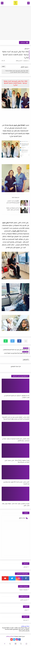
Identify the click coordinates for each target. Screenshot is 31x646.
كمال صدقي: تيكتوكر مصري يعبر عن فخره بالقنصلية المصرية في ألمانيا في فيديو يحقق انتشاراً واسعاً (15, 418)
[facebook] (25, 578)
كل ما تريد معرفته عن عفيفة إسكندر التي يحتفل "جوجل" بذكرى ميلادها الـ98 (13, 209)
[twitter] (12, 578)
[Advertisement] (15, 23)
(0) (2, 60)
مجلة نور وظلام (25, 626)
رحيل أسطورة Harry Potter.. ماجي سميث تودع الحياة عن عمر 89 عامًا (17, 461)
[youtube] (5, 578)
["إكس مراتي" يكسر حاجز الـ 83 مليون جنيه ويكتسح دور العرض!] (15, 472)
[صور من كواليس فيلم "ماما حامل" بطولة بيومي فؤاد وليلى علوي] (15, 494)
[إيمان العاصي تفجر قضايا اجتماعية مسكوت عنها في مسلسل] (15, 429)
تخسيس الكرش (24, 600)
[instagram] (19, 578)
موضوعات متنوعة (24, 589)
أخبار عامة (25, 620)
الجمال (26, 610)
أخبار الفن (26, 48)
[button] (19, 341)
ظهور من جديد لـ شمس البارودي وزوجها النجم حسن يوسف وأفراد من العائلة (13, 202)
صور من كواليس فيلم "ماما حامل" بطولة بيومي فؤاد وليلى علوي (15, 504)
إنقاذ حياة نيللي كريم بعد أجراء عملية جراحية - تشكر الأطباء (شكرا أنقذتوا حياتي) (16, 71)
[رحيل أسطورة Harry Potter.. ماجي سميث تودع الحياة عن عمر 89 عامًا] (15, 450)
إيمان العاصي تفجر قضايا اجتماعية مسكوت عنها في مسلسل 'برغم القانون (15, 439)
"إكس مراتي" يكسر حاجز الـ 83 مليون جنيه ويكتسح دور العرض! (16, 483)
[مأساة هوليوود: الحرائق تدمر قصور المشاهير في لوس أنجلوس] (15, 386)
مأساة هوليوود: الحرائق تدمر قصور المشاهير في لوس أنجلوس (16, 396)
